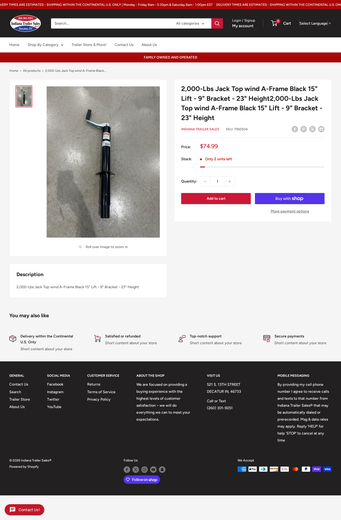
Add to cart (216, 198)
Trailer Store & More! (89, 45)
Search (15, 392)
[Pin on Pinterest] (303, 128)
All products (32, 71)
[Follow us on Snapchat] (162, 469)
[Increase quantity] (230, 181)
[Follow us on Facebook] (127, 469)
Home (14, 45)
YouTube (54, 407)
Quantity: (189, 181)
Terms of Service (101, 392)
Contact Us (124, 45)
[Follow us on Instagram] (144, 469)
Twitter (53, 399)
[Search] (217, 23)
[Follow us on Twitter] (135, 469)
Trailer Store (19, 399)
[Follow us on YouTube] (153, 469)
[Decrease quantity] (205, 181)
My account (243, 25)
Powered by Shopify (24, 467)
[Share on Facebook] (295, 128)
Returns (93, 384)
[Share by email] (321, 128)
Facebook (55, 384)
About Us (149, 45)
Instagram (55, 392)
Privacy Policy (99, 399)
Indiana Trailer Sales (200, 129)
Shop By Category (43, 45)
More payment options (290, 211)
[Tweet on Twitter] (312, 128)
